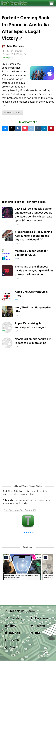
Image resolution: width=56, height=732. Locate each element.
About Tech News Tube (28, 486)
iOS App (14, 632)
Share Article (28, 122)
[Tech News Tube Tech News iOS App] (28, 526)
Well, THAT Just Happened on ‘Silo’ (33, 309)
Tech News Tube (18, 611)
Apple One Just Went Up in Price (31, 293)
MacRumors (15, 46)
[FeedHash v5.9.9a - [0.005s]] (46, 655)
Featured (28, 547)
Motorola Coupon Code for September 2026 (31, 252)
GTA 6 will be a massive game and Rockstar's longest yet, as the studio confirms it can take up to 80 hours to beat (33, 214)
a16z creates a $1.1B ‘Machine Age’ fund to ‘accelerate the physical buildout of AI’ (33, 235)
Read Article (13, 112)
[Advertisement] (28, 167)
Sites (12, 625)
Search (14, 640)
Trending (15, 618)
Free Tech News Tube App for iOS (20, 510)
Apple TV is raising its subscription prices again (30, 325)
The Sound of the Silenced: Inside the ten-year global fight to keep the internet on (34, 270)
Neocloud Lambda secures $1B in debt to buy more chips (34, 340)
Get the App (28, 532)
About (13, 647)
